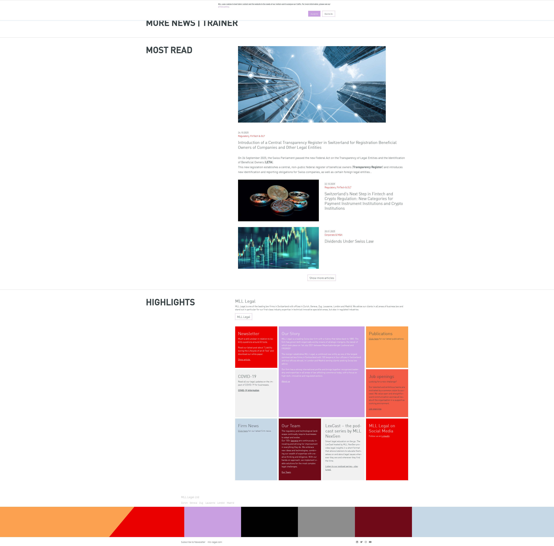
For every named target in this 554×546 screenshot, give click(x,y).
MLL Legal (243, 317)
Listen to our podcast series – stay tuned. (341, 467)
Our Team (286, 472)
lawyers (294, 440)
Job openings (375, 408)
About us (286, 381)
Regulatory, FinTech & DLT (251, 136)
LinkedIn (385, 436)
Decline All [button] (329, 13)
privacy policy (223, 7)
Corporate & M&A (333, 234)
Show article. (244, 359)
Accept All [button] (314, 13)
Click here (374, 338)
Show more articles (321, 278)
